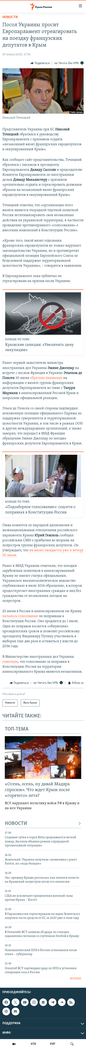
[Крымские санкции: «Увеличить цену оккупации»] (43, 313)
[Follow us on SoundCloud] (62, 1002)
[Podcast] (6, 1011)
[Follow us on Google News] (43, 1002)
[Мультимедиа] (14, 1044)
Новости (10, 17)
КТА (33, 1044)
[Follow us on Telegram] (52, 1002)
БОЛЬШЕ (75, 978)
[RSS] (71, 1002)
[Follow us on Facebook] (6, 1002)
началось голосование (20, 616)
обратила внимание (46, 378)
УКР (52, 1044)
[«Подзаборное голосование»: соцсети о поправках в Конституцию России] (43, 476)
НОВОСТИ (16, 823)
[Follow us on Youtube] (25, 1002)
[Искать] (72, 1044)
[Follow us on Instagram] (34, 1002)
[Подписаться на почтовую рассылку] (15, 1011)
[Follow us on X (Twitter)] (15, 1002)
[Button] (40, 63)
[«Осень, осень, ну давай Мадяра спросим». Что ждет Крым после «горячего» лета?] (43, 757)
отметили (10, 662)
